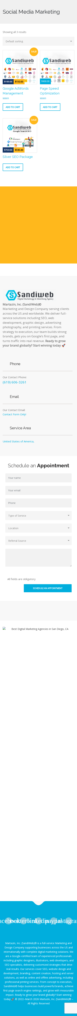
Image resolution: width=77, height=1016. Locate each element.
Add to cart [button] (13, 107)
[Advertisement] (38, 225)
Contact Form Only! (14, 414)
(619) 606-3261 (15, 382)
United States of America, (18, 441)
